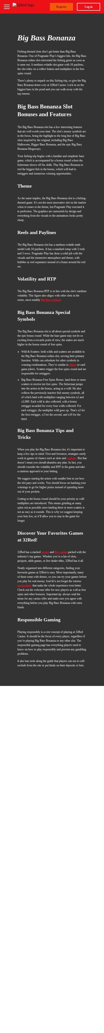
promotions (24, 585)
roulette (71, 458)
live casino (61, 552)
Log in (89, 6)
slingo (72, 364)
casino (45, 552)
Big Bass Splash (51, 300)
